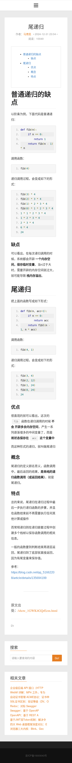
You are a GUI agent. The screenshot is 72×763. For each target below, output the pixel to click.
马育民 (27, 34)
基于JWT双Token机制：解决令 (28, 719)
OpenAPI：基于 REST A (24, 715)
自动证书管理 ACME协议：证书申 (29, 697)
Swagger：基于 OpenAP (24, 710)
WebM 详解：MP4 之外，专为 (27, 692)
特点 (33, 76)
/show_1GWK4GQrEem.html (37, 610)
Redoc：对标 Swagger (23, 706)
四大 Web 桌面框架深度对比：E (28, 724)
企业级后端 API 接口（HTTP (26, 688)
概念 (33, 71)
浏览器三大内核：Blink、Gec (27, 728)
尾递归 (27, 63)
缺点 (33, 58)
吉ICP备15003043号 (36, 755)
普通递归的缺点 (32, 54)
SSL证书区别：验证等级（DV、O (29, 701)
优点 (33, 67)
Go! (57, 658)
